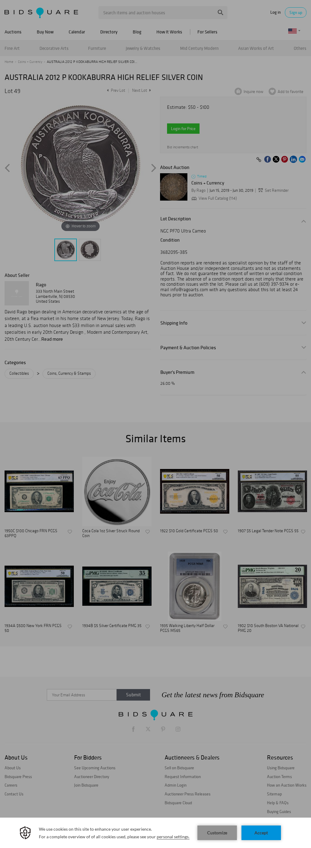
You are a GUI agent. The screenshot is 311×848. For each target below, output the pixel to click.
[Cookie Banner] (155, 833)
